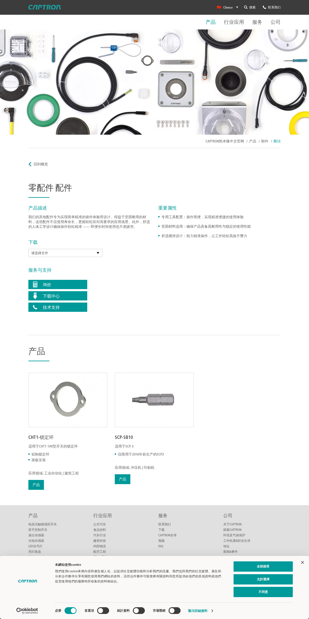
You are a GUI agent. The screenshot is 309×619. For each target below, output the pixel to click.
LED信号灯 (35, 546)
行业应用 (234, 22)
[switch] (103, 610)
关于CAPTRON (232, 524)
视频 (161, 540)
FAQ (160, 546)
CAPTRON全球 (167, 535)
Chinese (228, 7)
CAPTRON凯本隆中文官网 (225, 141)
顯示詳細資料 (197, 610)
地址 (226, 546)
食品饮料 (99, 529)
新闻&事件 (230, 551)
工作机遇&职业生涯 (236, 540)
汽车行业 (99, 535)
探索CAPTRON (232, 529)
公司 (276, 22)
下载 (161, 529)
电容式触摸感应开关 (42, 524)
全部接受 (263, 566)
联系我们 (164, 524)
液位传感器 (36, 535)
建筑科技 (99, 540)
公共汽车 (99, 524)
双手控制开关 (37, 529)
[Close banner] (302, 562)
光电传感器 (36, 540)
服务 (257, 22)
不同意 (263, 592)
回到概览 (41, 164)
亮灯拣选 (34, 551)
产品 (211, 22)
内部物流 (99, 546)
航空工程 (99, 551)
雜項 (277, 141)
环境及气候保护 (234, 535)
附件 (264, 141)
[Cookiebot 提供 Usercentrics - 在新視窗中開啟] (27, 611)
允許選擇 (263, 579)
